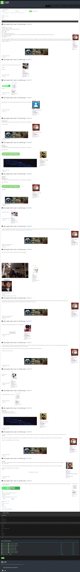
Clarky (41, 411)
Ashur (12, 371)
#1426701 (29, 298)
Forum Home (4, 515)
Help (2, 537)
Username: (3, 11)
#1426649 (29, 249)
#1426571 (29, 59)
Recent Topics (3, 519)
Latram (8, 501)
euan (25, 323)
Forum (3, 502)
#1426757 (29, 342)
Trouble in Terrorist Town (5, 528)
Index (2, 517)
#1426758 (29, 369)
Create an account (21, 12)
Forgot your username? (13, 12)
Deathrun (2, 526)
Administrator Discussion (5, 503)
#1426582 (29, 97)
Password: (17, 11)
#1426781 (29, 458)
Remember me (36, 11)
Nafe (73, 33)
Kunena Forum (42, 510)
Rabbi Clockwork (25, 62)
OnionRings (34, 100)
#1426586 (29, 142)
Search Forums (3, 520)
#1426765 (29, 390)
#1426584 (29, 118)
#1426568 (29, 24)
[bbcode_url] (36, 44)
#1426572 (29, 80)
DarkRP (2, 525)
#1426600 (29, 208)
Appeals (3, 17)
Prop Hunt (3, 533)
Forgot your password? (5, 12)
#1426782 (29, 481)
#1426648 (29, 226)
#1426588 (29, 174)
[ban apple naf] (4, 19)
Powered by (37, 510)
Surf (2, 531)
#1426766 (29, 408)
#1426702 (29, 321)
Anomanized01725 (14, 82)
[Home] (4, 2)
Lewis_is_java (34, 265)
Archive (3, 18)
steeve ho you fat (13, 210)
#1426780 (29, 432)
